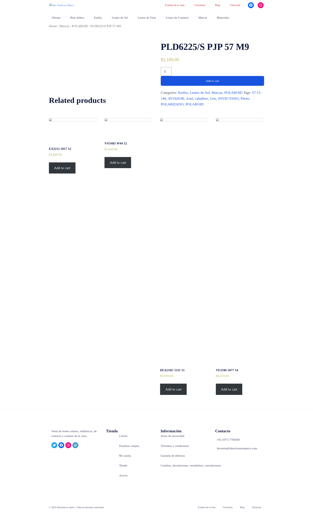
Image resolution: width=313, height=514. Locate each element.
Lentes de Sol (200, 93)
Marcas (64, 26)
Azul (189, 98)
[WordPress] (75, 445)
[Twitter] (54, 445)
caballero (201, 98)
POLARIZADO (172, 104)
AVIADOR (176, 98)
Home (53, 26)
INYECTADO (228, 98)
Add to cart (212, 81)
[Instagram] (261, 5)
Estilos (183, 93)
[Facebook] (251, 5)
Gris (213, 98)
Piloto (245, 98)
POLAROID (80, 26)
